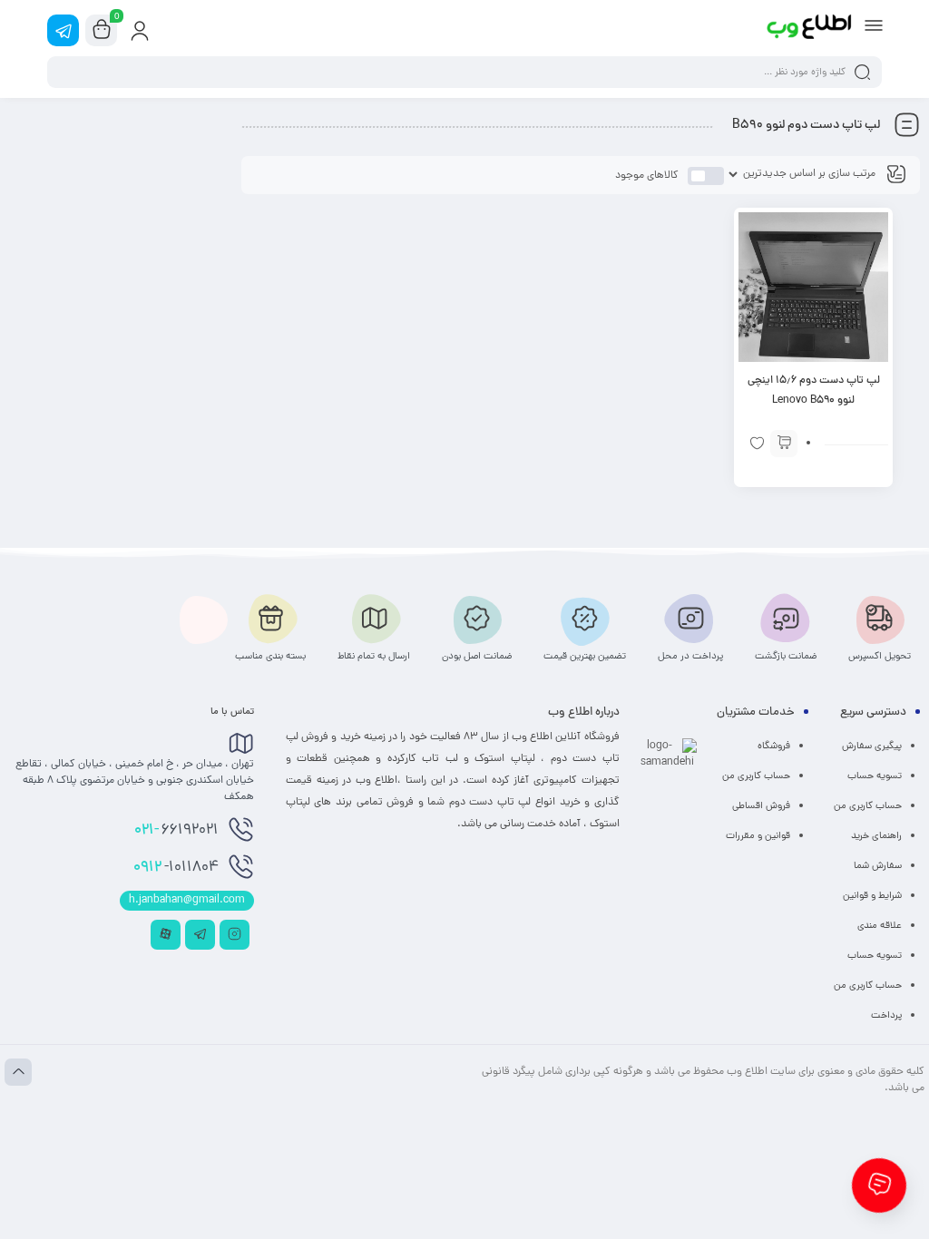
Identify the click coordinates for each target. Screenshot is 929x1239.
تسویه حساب (874, 776)
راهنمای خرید (876, 836)
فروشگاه (774, 746)
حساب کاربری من (868, 806)
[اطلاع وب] (810, 30)
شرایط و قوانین (872, 896)
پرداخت (886, 1016)
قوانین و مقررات (758, 836)
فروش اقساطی (761, 806)
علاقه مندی (879, 926)
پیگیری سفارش (872, 746)
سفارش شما (878, 866)
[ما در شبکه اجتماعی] (63, 30)
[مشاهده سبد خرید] (101, 31)
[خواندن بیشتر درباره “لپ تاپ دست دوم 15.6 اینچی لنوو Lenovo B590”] (783, 443)
